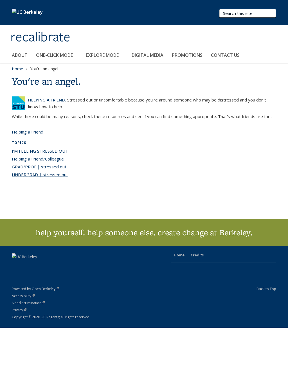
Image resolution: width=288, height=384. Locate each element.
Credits (197, 254)
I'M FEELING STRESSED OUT (40, 151)
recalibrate (40, 37)
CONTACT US (225, 55)
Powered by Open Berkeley (35, 288)
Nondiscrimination (28, 303)
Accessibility (23, 295)
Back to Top (266, 288)
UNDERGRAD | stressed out (40, 174)
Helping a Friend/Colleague (38, 159)
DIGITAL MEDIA (147, 55)
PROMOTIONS (187, 55)
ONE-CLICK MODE (55, 55)
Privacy (19, 310)
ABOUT (20, 55)
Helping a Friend (27, 132)
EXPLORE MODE (103, 55)
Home (17, 68)
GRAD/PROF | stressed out (39, 167)
